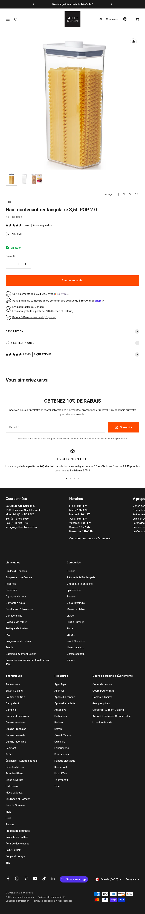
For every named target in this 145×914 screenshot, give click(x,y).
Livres (70, 615)
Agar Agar (60, 684)
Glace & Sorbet (14, 779)
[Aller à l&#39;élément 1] (11, 179)
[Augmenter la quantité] (25, 264)
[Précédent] (33, 4)
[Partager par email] (136, 194)
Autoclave (60, 709)
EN (100, 19)
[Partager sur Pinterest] (130, 194)
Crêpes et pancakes (17, 716)
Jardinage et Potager (18, 799)
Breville (58, 728)
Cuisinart (59, 741)
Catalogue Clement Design (21, 653)
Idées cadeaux (75, 647)
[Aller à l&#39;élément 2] (24, 179)
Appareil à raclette (65, 703)
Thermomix (61, 779)
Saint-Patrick (13, 850)
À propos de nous (16, 596)
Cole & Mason (62, 735)
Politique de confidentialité (51, 897)
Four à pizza (61, 754)
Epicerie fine (74, 590)
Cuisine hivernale (15, 735)
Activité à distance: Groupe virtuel (111, 716)
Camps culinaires (102, 697)
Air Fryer (59, 690)
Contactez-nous (15, 602)
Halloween (12, 786)
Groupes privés (101, 703)
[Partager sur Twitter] (124, 194)
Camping (11, 709)
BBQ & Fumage (75, 622)
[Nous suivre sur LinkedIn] (53, 878)
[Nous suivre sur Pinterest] (26, 878)
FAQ (8, 634)
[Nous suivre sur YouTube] (35, 878)
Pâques (10, 824)
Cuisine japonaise (16, 741)
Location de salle (102, 722)
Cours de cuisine (102, 684)
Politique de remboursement (20, 897)
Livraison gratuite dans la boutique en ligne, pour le (55, 466)
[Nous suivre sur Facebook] (8, 878)
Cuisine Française (16, 728)
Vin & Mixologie (76, 602)
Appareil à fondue (64, 697)
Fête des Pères (14, 773)
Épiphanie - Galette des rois (21, 760)
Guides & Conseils (16, 571)
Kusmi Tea (60, 773)
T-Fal (57, 786)
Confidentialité (14, 615)
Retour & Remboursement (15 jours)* (34, 317)
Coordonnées (65, 900)
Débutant (11, 748)
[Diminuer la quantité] (11, 264)
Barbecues (60, 716)
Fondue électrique (64, 760)
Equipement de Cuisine (19, 577)
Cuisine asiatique (15, 722)
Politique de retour (16, 622)
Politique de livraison (17, 628)
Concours (11, 590)
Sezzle (9, 647)
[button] (14, 225)
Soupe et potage (15, 856)
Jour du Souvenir (15, 805)
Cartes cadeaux (76, 653)
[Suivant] (111, 4)
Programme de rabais (18, 641)
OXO (8, 202)
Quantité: (11, 256)
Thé (8, 862)
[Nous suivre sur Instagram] (17, 878)
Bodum (58, 722)
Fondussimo (61, 748)
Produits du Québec (17, 837)
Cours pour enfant (103, 690)
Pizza (70, 628)
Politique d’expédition (44, 900)
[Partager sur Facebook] (118, 194)
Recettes (11, 583)
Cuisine (71, 571)
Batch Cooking (14, 690)
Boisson (71, 596)
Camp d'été (12, 703)
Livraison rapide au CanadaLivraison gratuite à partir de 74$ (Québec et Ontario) (42, 309)
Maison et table (76, 609)
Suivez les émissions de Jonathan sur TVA (28, 662)
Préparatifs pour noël (18, 830)
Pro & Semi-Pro (76, 641)
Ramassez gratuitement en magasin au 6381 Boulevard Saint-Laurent (72, 4)
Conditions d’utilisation (17, 900)
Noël (8, 818)
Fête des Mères (15, 767)
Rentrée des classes (17, 843)
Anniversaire (13, 684)
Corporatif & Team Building (108, 709)
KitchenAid (60, 767)
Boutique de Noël (15, 697)
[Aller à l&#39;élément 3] (36, 179)
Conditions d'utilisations (19, 609)
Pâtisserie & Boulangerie (81, 577)
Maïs (8, 811)
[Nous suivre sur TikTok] (44, 878)
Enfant (70, 634)
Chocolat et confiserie (80, 583)
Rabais (71, 660)
